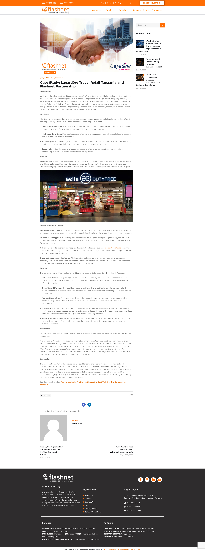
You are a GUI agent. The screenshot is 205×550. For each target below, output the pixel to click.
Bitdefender (141, 529)
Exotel (131, 534)
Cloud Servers (94, 539)
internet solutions (113, 248)
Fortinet (151, 529)
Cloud (76, 539)
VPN (60, 531)
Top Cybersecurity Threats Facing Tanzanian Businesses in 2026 (154, 63)
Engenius (118, 537)
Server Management (51, 537)
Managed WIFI (72, 534)
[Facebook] (84, 405)
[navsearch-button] (130, 3)
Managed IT (50, 72)
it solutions (45, 395)
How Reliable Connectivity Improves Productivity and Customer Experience (148, 80)
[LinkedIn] (89, 405)
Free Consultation (152, 3)
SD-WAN (53, 531)
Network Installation (89, 534)
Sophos (123, 529)
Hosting (83, 539)
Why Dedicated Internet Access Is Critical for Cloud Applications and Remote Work (148, 46)
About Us (96, 10)
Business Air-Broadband (67, 529)
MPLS (65, 531)
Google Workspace (128, 531)
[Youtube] (159, 479)
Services (110, 10)
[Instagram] (147, 479)
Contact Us (157, 10)
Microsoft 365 (143, 531)
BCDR (69, 539)
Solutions (123, 10)
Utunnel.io (128, 537)
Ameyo (124, 534)
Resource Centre (141, 10)
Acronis (131, 529)
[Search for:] (150, 25)
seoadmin (59, 78)
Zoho (152, 531)
